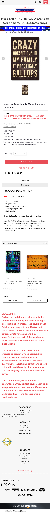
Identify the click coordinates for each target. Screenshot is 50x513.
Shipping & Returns (25, 433)
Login (21, 431)
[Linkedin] (18, 173)
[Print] (12, 173)
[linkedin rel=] (13, 484)
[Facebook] (6, 173)
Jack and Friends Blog (25, 471)
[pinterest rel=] (9, 484)
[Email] (9, 173)
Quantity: (8, 153)
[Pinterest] (21, 173)
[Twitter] (15, 173)
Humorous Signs (22, 30)
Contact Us (25, 461)
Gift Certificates (25, 425)
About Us (25, 459)
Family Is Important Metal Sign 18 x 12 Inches (35, 283)
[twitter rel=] (5, 484)
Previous (3, 58)
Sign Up (28, 431)
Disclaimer (25, 464)
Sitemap (23, 511)
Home (3, 30)
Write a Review (9, 126)
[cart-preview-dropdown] (45, 2)
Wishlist (25, 428)
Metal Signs (11, 30)
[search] (35, 3)
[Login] (40, 3)
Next (46, 58)
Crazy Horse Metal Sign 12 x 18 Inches (12, 282)
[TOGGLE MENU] (3, 3)
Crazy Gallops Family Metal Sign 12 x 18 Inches (19, 32)
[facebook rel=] (1, 484)
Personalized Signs (25, 453)
